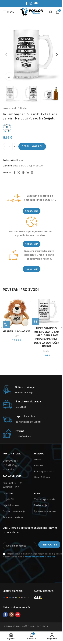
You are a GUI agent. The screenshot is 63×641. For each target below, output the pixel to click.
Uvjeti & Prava (42, 477)
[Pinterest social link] (23, 172)
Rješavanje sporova (45, 511)
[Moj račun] (50, 11)
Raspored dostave (13, 517)
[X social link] (18, 172)
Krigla (23, 107)
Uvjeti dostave (11, 505)
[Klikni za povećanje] (9, 76)
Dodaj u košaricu (32, 146)
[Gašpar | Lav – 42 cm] (17, 312)
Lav (17, 335)
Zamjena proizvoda (44, 499)
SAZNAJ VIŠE (31, 211)
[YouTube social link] (36, 3)
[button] (6, 54)
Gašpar (31, 165)
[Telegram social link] (32, 172)
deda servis (19, 165)
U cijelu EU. (9, 499)
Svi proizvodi (9, 107)
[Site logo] (31, 11)
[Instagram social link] (31, 3)
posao (39, 165)
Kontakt (38, 465)
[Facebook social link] (26, 3)
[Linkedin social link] (28, 172)
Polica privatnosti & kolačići (39, 556)
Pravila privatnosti (44, 471)
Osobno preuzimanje (14, 511)
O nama (38, 459)
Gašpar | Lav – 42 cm (16, 331)
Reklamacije (40, 505)
